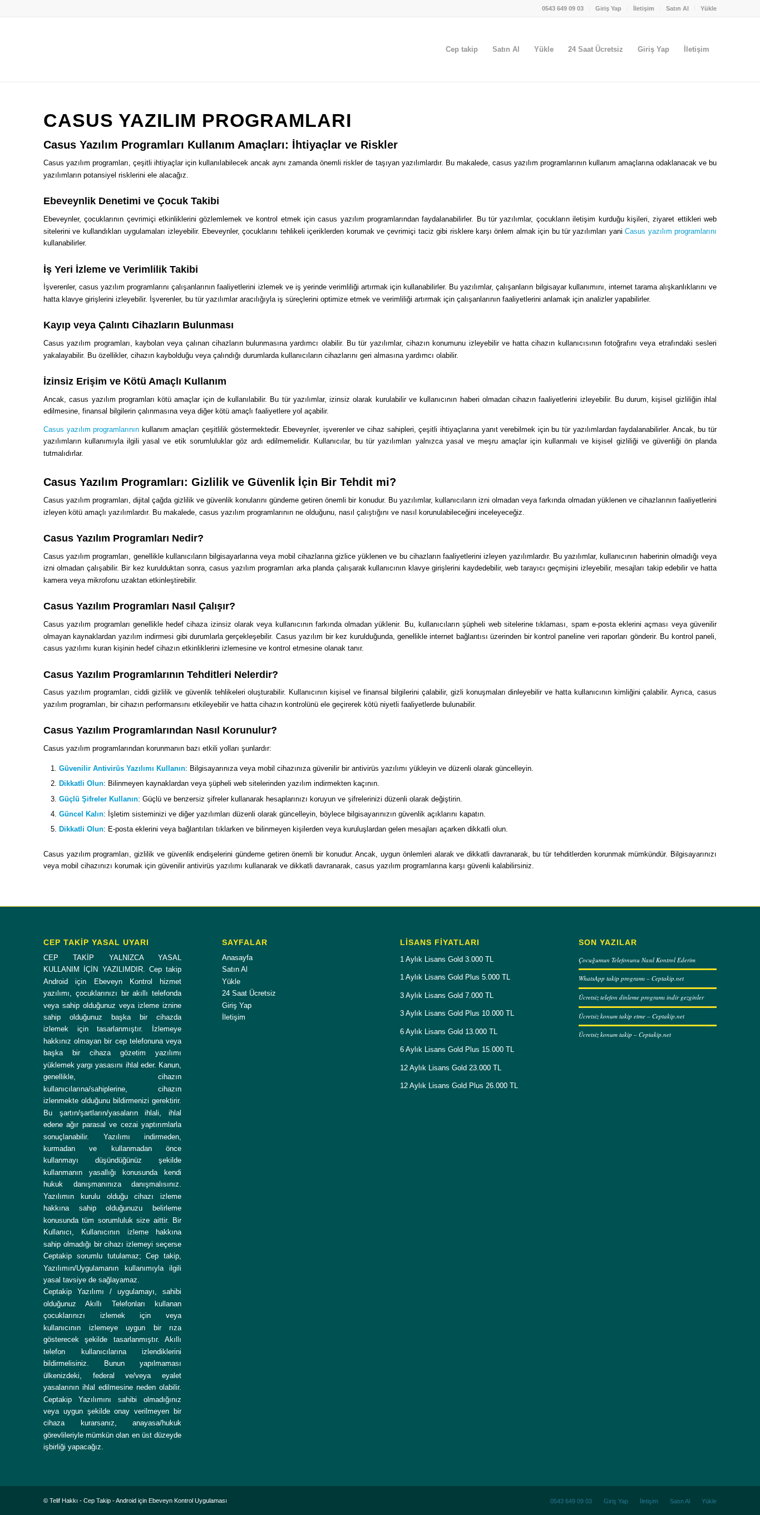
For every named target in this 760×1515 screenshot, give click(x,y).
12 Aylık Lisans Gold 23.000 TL (450, 1068)
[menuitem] (563, 8)
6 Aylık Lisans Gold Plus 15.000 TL (457, 1049)
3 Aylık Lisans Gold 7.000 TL (446, 995)
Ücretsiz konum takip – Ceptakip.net (625, 1034)
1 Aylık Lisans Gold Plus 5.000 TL (455, 977)
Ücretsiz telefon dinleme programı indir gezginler (641, 997)
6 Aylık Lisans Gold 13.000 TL (448, 1031)
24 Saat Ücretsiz (249, 993)
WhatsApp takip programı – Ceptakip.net (631, 978)
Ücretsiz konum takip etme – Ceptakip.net (631, 1016)
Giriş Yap (608, 8)
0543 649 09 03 (563, 8)
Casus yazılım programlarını (671, 231)
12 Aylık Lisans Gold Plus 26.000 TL (459, 1085)
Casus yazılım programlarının (91, 429)
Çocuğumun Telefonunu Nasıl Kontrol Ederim (637, 960)
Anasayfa (237, 957)
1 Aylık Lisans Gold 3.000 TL (446, 959)
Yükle (708, 8)
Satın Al (677, 8)
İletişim (643, 8)
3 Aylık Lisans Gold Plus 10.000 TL (457, 1013)
